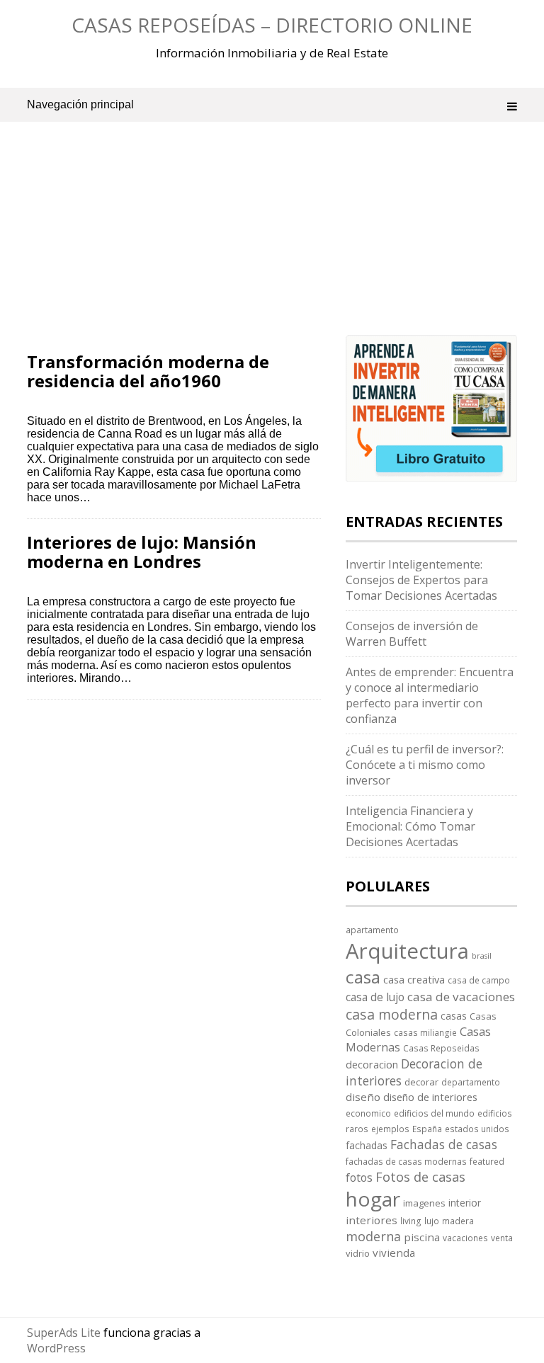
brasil (482, 956)
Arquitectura (407, 951)
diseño (363, 1097)
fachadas (366, 1145)
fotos (359, 1177)
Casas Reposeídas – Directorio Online (272, 24)
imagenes (424, 1203)
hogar (373, 1198)
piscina (422, 1237)
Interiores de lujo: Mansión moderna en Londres (141, 551)
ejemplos (390, 1128)
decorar (421, 1082)
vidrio (358, 1253)
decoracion (372, 1064)
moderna (373, 1236)
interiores (371, 1220)
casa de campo (479, 980)
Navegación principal (80, 104)
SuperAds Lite (64, 1332)
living (410, 1220)
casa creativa (414, 979)
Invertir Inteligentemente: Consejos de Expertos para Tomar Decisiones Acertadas (421, 580)
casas (454, 1015)
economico (368, 1113)
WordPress (56, 1348)
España (427, 1128)
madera (458, 1220)
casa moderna (392, 1014)
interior (464, 1202)
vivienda (394, 1252)
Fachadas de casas (443, 1144)
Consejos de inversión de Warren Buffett (412, 633)
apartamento (372, 929)
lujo (431, 1220)
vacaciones (465, 1237)
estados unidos (477, 1128)
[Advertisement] (174, 248)
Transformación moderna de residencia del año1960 (148, 371)
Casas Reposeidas (441, 1048)
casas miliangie (425, 1032)
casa (363, 976)
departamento (470, 1082)
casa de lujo (375, 997)
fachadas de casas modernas (406, 1161)
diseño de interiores (430, 1097)
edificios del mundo (434, 1113)
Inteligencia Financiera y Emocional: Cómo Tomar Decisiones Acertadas (410, 826)
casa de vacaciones (461, 996)
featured (487, 1161)
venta (502, 1237)
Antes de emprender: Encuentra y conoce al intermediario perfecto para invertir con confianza (430, 695)
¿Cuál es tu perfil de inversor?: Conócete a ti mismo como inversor (425, 764)
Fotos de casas (420, 1176)
